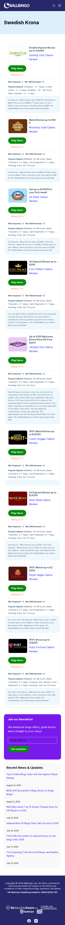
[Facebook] (29, 921)
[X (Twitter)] (36, 921)
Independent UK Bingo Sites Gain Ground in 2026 (32, 823)
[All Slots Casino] (17, 195)
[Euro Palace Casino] (17, 268)
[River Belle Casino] (17, 498)
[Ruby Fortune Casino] (17, 646)
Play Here (17, 68)
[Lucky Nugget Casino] (17, 437)
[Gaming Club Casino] (17, 54)
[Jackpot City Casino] (17, 344)
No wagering (40, 409)
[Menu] (59, 5)
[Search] (54, 5)
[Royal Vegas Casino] (17, 574)
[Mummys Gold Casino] (17, 126)
